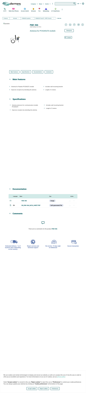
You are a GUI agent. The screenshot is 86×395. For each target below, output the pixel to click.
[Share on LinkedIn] (70, 24)
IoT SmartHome (55, 11)
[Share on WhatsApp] (82, 24)
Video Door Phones (14, 11)
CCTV (4, 11)
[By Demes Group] (12, 4)
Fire (39, 11)
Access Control (25, 11)
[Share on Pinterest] (74, 24)
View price (69, 30)
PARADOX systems (26, 18)
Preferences (55, 388)
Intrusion (33, 11)
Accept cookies (32, 388)
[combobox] (65, 3)
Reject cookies (44, 388)
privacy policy (61, 377)
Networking (46, 11)
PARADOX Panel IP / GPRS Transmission (43, 18)
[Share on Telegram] (78, 24)
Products (6, 18)
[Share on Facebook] (65, 24)
